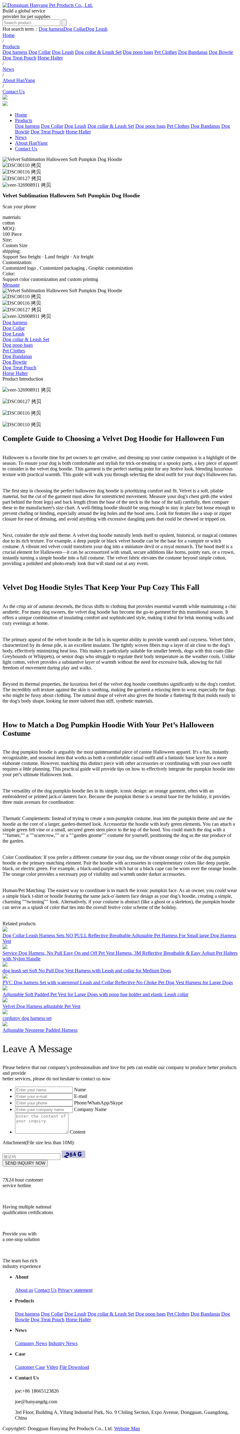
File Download (74, 1367)
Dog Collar (74, 29)
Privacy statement (75, 1290)
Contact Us (45, 1290)
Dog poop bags (138, 52)
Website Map (127, 1428)
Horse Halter (50, 57)
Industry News (63, 1343)
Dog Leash (97, 29)
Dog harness (51, 29)
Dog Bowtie (221, 52)
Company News (31, 1343)
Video (52, 1367)
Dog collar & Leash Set (98, 52)
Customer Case (30, 1367)
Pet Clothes (165, 52)
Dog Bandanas (193, 52)
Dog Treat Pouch (19, 57)
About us (24, 1290)
